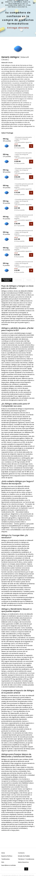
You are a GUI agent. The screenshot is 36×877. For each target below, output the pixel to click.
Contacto (21, 853)
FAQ (2, 862)
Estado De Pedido (24, 856)
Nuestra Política (6, 856)
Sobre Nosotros (23, 862)
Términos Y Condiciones (26, 859)
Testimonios (5, 859)
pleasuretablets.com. (13, 875)
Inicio (3, 853)
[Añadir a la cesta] (31, 146)
